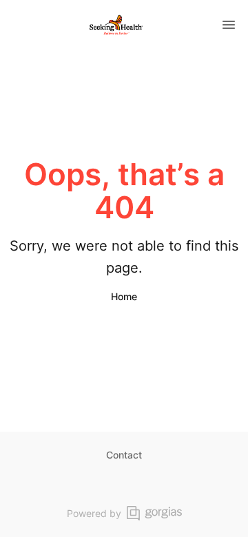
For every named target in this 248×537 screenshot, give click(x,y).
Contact (124, 455)
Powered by (94, 513)
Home (124, 296)
